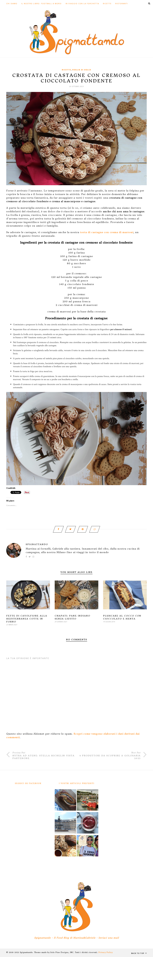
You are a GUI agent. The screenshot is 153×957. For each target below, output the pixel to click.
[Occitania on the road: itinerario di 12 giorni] (87, 846)
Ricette (107, 3)
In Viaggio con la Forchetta (82, 3)
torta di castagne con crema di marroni (106, 232)
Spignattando (37, 544)
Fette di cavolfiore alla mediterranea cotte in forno (26, 618)
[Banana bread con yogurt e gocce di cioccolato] (65, 800)
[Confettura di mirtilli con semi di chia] (87, 823)
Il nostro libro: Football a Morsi (41, 3)
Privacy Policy (105, 952)
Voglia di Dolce (81, 70)
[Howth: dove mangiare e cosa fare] (87, 800)
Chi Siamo (11, 3)
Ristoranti (121, 3)
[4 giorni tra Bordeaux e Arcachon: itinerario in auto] (65, 823)
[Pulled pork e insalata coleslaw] (65, 846)
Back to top (138, 953)
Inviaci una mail (108, 937)
